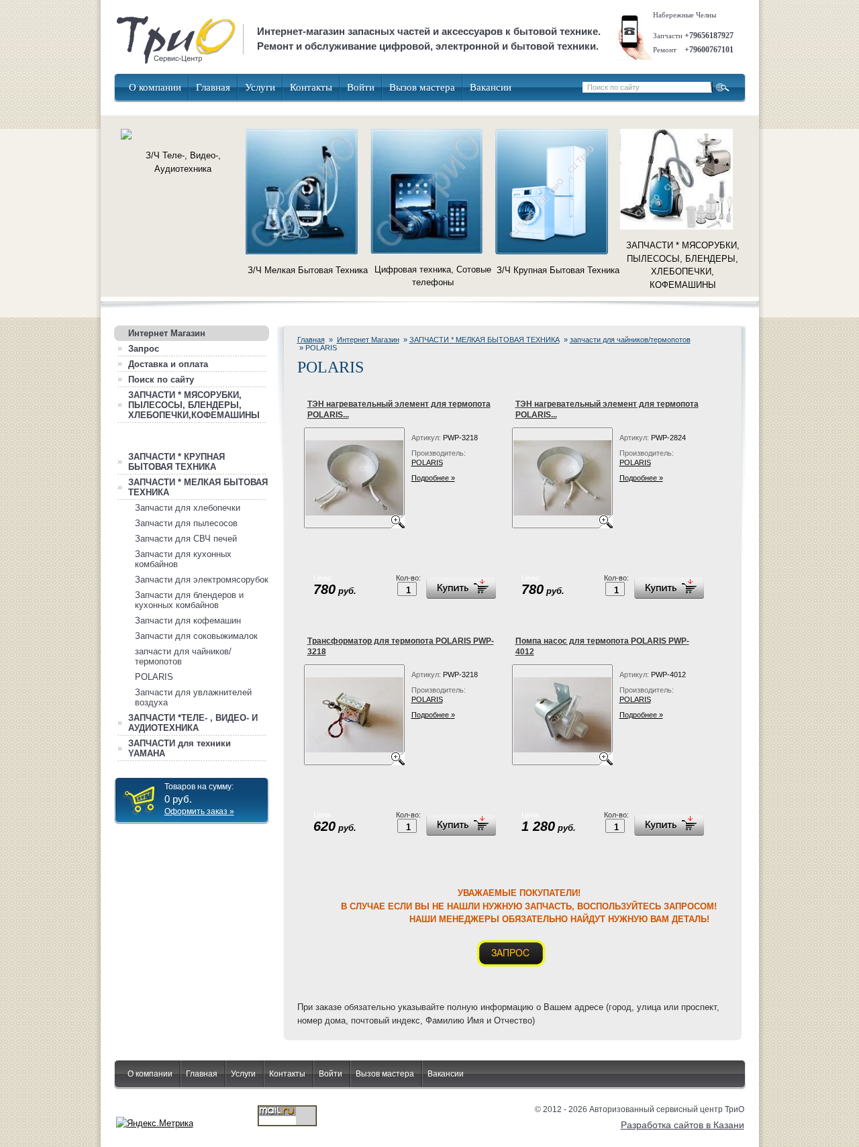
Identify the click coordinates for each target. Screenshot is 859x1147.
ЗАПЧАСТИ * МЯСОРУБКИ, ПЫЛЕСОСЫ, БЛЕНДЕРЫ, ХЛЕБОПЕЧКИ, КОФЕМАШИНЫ (683, 265)
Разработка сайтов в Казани (682, 1124)
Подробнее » (433, 478)
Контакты (311, 87)
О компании (155, 87)
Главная (213, 87)
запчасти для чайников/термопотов (630, 340)
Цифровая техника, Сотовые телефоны (432, 276)
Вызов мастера (422, 87)
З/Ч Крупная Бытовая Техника (558, 270)
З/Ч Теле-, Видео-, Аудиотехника (183, 162)
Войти (360, 87)
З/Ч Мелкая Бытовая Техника (308, 270)
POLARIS (427, 462)
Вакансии (490, 87)
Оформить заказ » (199, 811)
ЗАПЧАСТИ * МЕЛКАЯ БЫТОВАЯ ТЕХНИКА (484, 340)
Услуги (260, 87)
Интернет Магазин (368, 340)
